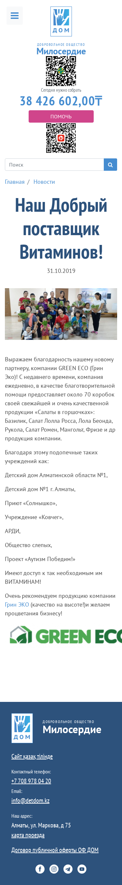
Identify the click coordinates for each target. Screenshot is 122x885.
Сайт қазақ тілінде (32, 756)
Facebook (40, 869)
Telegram (68, 869)
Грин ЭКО (17, 604)
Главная (15, 181)
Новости (44, 181)
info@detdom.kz (30, 800)
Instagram (54, 869)
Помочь (61, 116)
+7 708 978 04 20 (31, 781)
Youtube (82, 869)
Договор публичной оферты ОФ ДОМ (55, 850)
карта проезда (28, 835)
